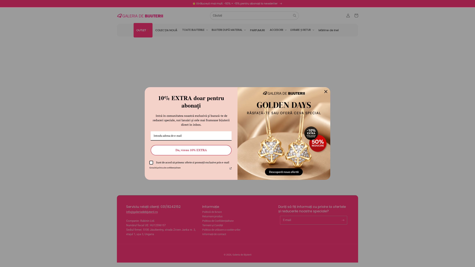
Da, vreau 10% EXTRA (191, 150)
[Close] (325, 91)
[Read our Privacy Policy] (230, 168)
